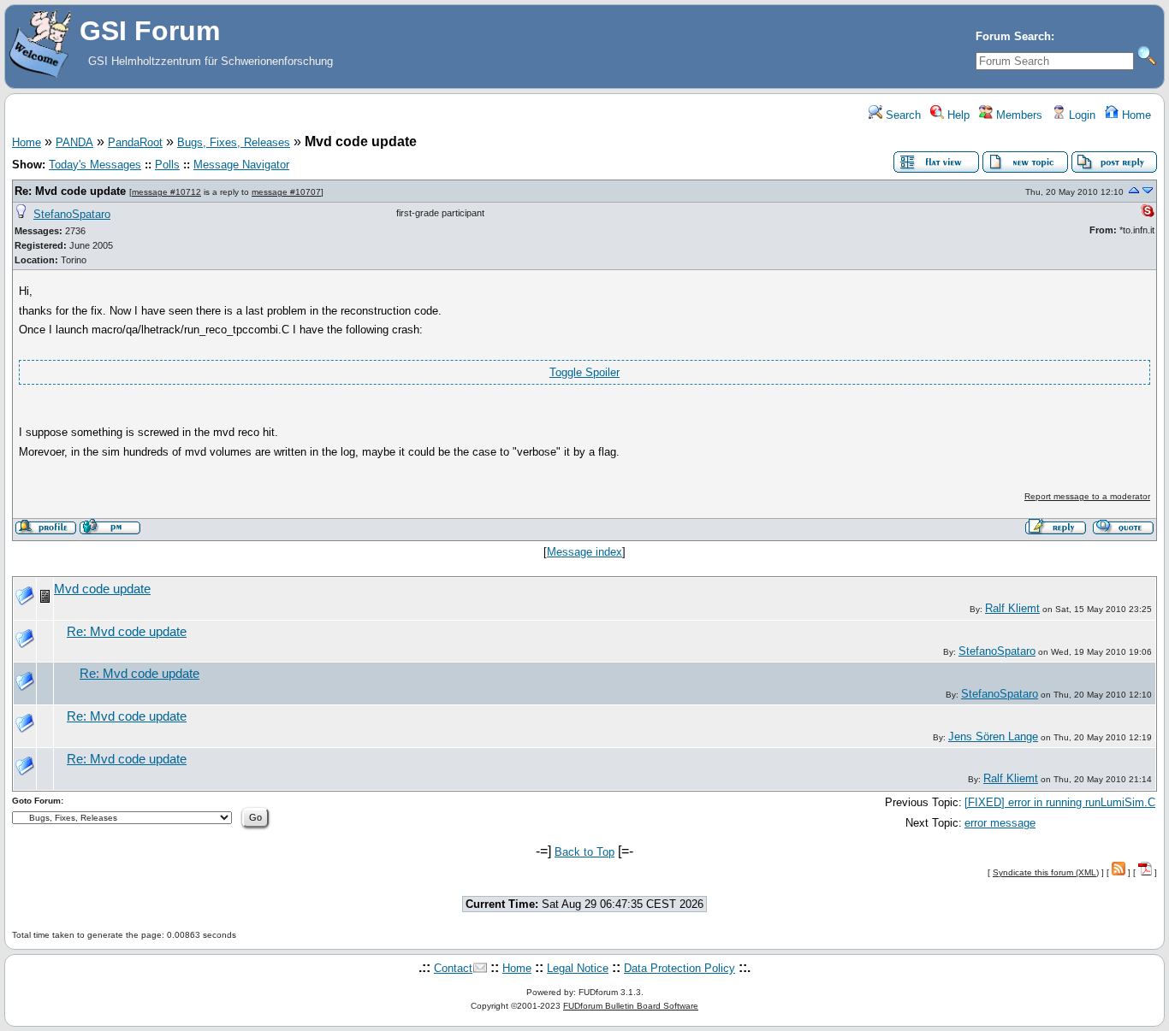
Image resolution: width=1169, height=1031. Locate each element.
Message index (584, 551)
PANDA (74, 142)
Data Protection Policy (679, 968)
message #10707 (286, 192)
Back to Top (584, 851)
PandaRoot (135, 142)
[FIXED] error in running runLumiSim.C (1059, 802)
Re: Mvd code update (70, 191)
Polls (167, 164)
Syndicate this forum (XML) (1046, 872)
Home (1135, 115)
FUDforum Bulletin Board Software (630, 1005)
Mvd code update (102, 589)
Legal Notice (577, 968)
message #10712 (166, 192)
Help (957, 115)
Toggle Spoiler (584, 372)
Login (1080, 115)
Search (901, 115)
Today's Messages (95, 164)
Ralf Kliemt (1012, 608)
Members (1017, 115)
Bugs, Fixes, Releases (233, 142)
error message (999, 822)
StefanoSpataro (71, 214)
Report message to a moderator (1087, 496)
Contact (453, 968)
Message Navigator (241, 164)
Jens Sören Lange (993, 736)
